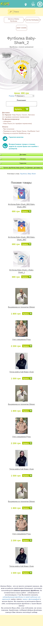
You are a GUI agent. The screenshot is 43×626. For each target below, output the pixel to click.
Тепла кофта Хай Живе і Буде (21, 372)
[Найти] (10, 12)
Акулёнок (23, 174)
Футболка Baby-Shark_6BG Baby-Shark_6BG (21, 205)
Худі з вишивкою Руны (21, 339)
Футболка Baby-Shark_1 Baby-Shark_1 (21, 271)
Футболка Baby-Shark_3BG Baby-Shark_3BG (21, 238)
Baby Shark (32, 174)
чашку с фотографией (31, 599)
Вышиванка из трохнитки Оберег (21, 307)
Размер (12, 96)
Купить (18, 109)
